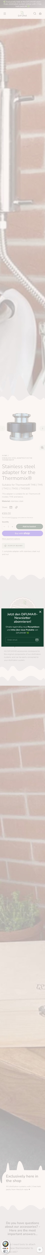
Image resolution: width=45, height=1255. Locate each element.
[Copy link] (16, 507)
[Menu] (5, 13)
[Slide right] (42, 428)
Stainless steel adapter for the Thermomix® (17, 459)
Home (4, 456)
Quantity (5, 522)
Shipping (14, 517)
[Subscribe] (37, 640)
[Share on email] (11, 507)
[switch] (5, 1251)
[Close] (40, 612)
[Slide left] (3, 428)
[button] (35, 13)
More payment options (11, 539)
